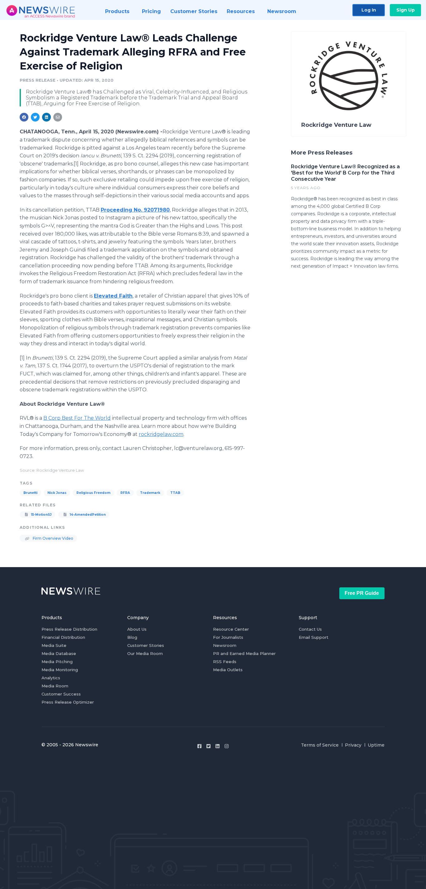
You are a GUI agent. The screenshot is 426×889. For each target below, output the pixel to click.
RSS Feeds (224, 661)
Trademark (150, 493)
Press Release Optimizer (67, 702)
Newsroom (224, 645)
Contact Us (310, 629)
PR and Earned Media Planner (244, 653)
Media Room (54, 685)
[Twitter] (208, 746)
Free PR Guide (362, 593)
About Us (137, 629)
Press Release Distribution (69, 629)
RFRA (125, 493)
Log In (368, 10)
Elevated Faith (113, 296)
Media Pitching (57, 661)
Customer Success (61, 693)
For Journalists (228, 637)
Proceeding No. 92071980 (135, 210)
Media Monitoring (59, 669)
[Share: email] (58, 117)
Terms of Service (320, 745)
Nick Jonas (56, 493)
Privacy (353, 745)
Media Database (58, 653)
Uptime (376, 745)
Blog (132, 637)
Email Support (313, 637)
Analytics (50, 677)
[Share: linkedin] (46, 117)
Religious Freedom (93, 493)
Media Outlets (228, 669)
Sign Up (405, 10)
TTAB (175, 493)
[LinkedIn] (217, 746)
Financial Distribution (63, 637)
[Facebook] (199, 746)
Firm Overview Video (52, 538)
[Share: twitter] (35, 117)
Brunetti (30, 493)
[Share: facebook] (24, 117)
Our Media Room (145, 653)
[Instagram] (227, 746)
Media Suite (53, 645)
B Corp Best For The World (77, 418)
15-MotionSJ (40, 515)
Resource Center (231, 629)
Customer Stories (145, 645)
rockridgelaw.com (161, 434)
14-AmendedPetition (87, 515)
